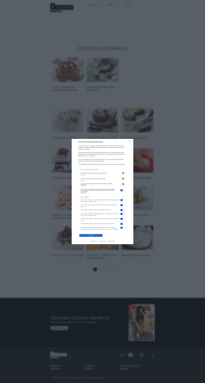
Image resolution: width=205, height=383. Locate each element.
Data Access (102, 241)
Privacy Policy (111, 241)
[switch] (122, 173)
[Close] (130, 142)
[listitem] (102, 169)
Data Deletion (93, 241)
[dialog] (102, 191)
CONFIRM (91, 235)
